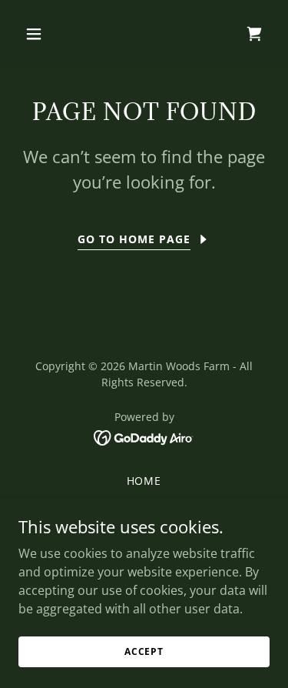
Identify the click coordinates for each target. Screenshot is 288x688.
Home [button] (144, 480)
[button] (47, 33)
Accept (144, 651)
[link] (144, 436)
